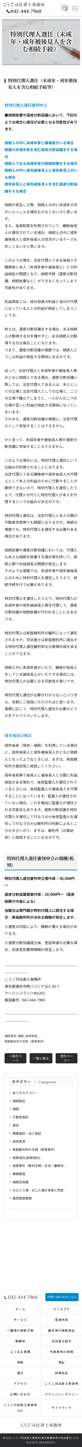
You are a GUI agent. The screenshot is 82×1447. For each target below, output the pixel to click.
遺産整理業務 (22, 1198)
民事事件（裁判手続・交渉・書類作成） (41, 1165)
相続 (21, 1036)
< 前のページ (16, 1058)
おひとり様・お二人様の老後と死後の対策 (41, 1190)
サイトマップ (62, 1407)
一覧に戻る (41, 1058)
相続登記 (10, 1036)
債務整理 (19, 1173)
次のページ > (66, 1058)
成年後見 (31, 1036)
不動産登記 (20, 1117)
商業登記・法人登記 (27, 1133)
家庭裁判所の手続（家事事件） (25, 1041)
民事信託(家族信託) (26, 1157)
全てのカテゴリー (25, 1092)
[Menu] (75, 8)
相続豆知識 (20, 1182)
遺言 (16, 1125)
